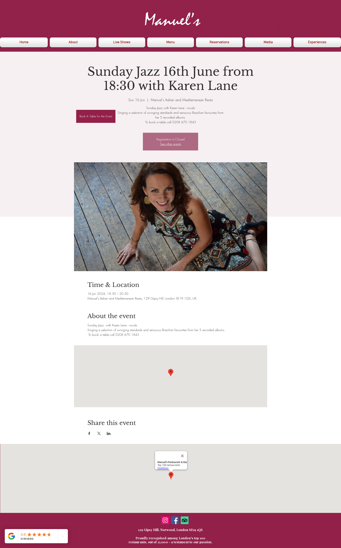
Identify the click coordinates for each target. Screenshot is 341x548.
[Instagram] (165, 520)
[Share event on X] (99, 433)
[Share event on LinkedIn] (109, 433)
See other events (170, 144)
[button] (268, 42)
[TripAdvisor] (184, 520)
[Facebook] (175, 520)
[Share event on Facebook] (89, 433)
